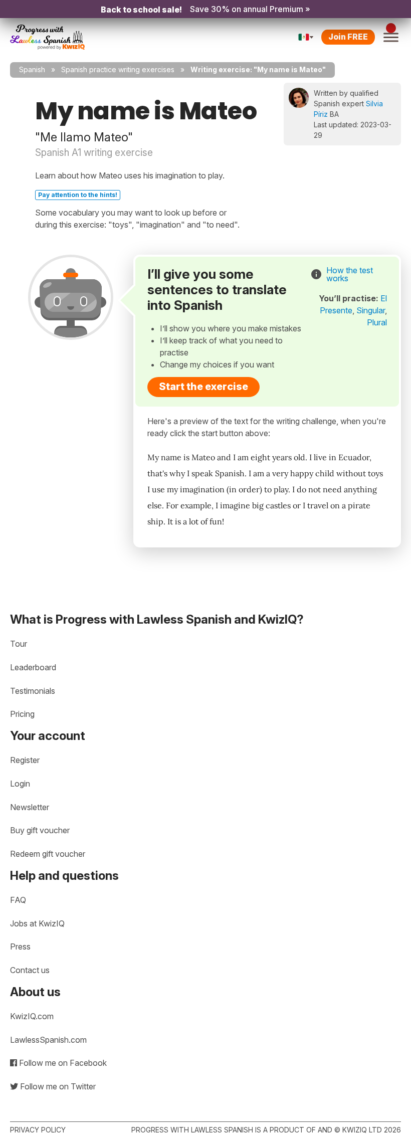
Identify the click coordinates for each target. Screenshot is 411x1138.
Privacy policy (38, 1129)
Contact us (30, 970)
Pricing (22, 714)
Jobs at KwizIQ (37, 923)
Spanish (32, 69)
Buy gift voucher (40, 830)
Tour (18, 644)
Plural (377, 322)
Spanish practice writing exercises (117, 69)
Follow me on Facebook (62, 1063)
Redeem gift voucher (47, 854)
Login (20, 784)
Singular (370, 310)
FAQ (18, 900)
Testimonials (32, 691)
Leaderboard (33, 667)
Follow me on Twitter (57, 1086)
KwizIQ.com (32, 1016)
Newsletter (29, 807)
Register (25, 760)
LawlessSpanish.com (48, 1040)
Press (20, 946)
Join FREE (348, 37)
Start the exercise (203, 387)
